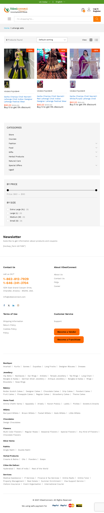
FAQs (56, 282)
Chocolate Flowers (12, 435)
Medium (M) (15, 217)
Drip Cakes (67, 391)
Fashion (12, 143)
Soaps (43, 459)
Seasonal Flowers (49, 432)
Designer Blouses (67, 366)
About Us (58, 274)
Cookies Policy (10, 329)
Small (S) (14, 221)
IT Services (29, 478)
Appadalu (29, 404)
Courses (12, 139)
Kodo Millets (59, 413)
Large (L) (14, 213)
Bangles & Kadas (10, 379)
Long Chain (86, 376)
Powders (33, 459)
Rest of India (22, 468)
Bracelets (7, 382)
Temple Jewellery (58, 376)
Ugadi (11, 170)
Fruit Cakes (8, 394)
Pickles (76, 404)
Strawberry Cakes (61, 394)
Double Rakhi (24, 450)
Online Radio (68, 478)
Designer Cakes (33, 391)
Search (97, 19)
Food (11, 148)
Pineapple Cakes (25, 394)
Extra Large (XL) (17, 209)
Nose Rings (20, 382)
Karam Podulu (53, 404)
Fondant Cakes (83, 391)
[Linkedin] (13, 305)
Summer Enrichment (51, 481)
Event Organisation (32, 484)
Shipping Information (13, 321)
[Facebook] (4, 305)
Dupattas (37, 366)
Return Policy (9, 325)
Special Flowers (68, 432)
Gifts (11, 152)
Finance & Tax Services (48, 478)
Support (58, 321)
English (59, 2)
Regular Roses (31, 432)
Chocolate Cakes (51, 391)
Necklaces (19, 376)
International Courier (54, 484)
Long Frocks (50, 366)
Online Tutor (83, 478)
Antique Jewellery (56, 379)
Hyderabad (8, 468)
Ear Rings (32, 376)
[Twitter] (8, 305)
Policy (6, 333)
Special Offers (15, 165)
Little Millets (74, 413)
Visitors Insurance (11, 484)
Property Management (13, 481)
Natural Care (15, 161)
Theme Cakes (79, 394)
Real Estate (32, 481)
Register (97, 11)
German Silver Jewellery (33, 379)
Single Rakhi (9, 450)
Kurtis (17, 366)
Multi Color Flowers (12, 432)
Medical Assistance (12, 478)
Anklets (43, 376)
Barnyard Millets (10, 413)
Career (57, 286)
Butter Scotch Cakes (12, 391)
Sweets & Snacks (91, 404)
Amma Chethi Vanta (12, 404)
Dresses (81, 366)
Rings (89, 379)
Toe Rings (73, 376)
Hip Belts (7, 376)
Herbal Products (16, 156)
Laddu (67, 404)
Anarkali (7, 366)
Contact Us (59, 278)
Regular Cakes (42, 394)
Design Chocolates (11, 422)
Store (11, 135)
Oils (23, 459)
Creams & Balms (10, 459)
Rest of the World (40, 468)
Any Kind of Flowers (88, 432)
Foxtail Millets (44, 413)
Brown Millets (28, 413)
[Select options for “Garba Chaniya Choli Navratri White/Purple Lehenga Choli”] (81, 77)
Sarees (26, 366)
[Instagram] (18, 305)
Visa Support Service (74, 481)
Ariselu (41, 404)
